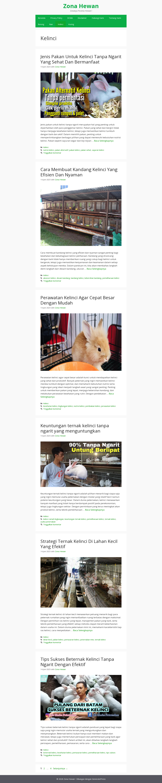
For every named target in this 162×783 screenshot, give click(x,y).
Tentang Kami (115, 18)
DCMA (70, 18)
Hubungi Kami (98, 18)
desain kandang (63, 278)
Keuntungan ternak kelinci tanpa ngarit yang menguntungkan (74, 428)
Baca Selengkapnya (104, 140)
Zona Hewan (81, 6)
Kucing (71, 24)
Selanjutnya (60, 768)
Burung (41, 24)
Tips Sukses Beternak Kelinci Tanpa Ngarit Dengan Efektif (77, 661)
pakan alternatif (61, 150)
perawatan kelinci (108, 406)
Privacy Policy (56, 18)
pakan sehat (86, 150)
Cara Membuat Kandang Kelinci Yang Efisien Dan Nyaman (78, 172)
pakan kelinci (74, 150)
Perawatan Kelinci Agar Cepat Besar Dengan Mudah (77, 300)
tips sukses (110, 752)
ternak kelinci (110, 519)
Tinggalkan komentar (52, 153)
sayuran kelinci (98, 150)
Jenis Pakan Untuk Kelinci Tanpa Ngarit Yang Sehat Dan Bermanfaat (80, 59)
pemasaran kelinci (71, 639)
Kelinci (60, 24)
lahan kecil (47, 639)
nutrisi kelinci (48, 150)
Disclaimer (82, 18)
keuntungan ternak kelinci (75, 519)
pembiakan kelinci (92, 406)
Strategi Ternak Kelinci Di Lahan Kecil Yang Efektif (78, 543)
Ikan (51, 24)
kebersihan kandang (93, 278)
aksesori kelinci (49, 278)
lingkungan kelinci (65, 406)
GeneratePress (99, 779)
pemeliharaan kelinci (110, 278)
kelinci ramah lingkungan (53, 519)
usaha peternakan (48, 522)
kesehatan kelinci (50, 406)
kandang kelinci (77, 278)
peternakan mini (87, 639)
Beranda (41, 18)
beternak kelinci (49, 752)
